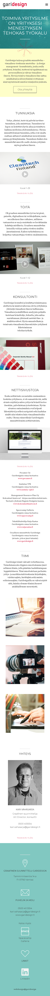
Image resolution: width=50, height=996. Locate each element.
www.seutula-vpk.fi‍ (25, 490)
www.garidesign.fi (25, 541)
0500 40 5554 (25, 908)
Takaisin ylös (25, 193)
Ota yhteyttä (25, 89)
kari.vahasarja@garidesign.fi (25, 827)
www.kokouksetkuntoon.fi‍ (25, 504)
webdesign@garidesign (25, 989)
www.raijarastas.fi (25, 527)
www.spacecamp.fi (25, 516)
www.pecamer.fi (25, 478)
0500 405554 (25, 824)
